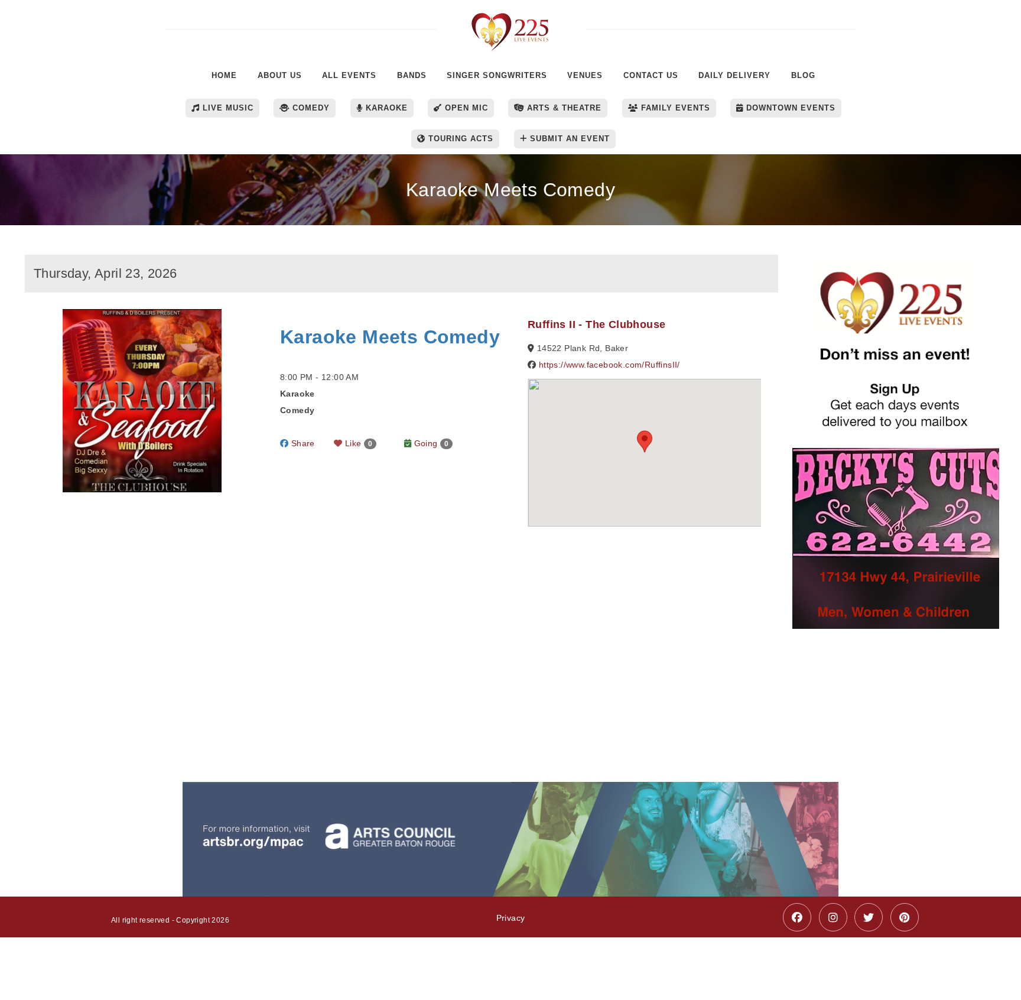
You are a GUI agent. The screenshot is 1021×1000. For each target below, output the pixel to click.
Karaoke (385, 107)
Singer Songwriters (497, 75)
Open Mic (465, 107)
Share (301, 443)
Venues (585, 75)
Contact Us (650, 75)
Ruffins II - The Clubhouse (596, 324)
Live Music (226, 107)
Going (429, 443)
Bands (412, 75)
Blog (803, 75)
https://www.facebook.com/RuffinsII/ (609, 364)
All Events (349, 75)
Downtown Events (789, 107)
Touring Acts (459, 138)
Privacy (510, 918)
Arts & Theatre (562, 107)
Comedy (310, 107)
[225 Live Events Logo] (511, 26)
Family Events (674, 107)
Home (224, 75)
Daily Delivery (734, 75)
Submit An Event (568, 138)
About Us (280, 75)
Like (358, 443)
